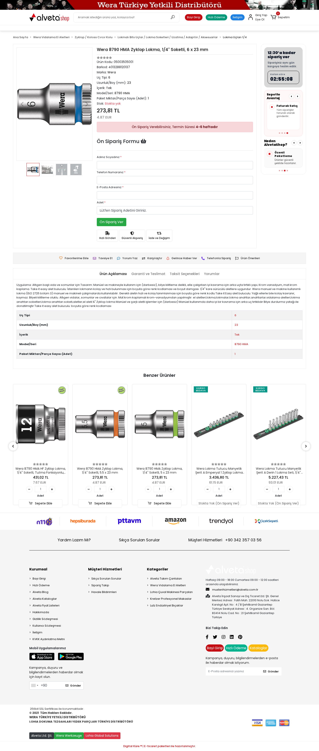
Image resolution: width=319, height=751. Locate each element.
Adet (101, 202)
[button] (280, 17)
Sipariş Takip (100, 585)
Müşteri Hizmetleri (224, 540)
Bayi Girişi (193, 17)
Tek (237, 335)
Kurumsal (38, 569)
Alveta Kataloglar (45, 599)
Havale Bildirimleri (104, 592)
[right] (306, 446)
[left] (13, 446)
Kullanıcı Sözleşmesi (47, 626)
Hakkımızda (41, 612)
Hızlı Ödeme (216, 17)
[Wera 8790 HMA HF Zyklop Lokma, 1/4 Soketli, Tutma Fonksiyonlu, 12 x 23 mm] (40, 424)
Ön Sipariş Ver (111, 221)
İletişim (237, 17)
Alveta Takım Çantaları (166, 578)
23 (236, 325)
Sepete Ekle (43, 503)
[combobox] (34, 685)
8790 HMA (241, 344)
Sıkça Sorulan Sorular (139, 540)
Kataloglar (258, 648)
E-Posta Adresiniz (110, 187)
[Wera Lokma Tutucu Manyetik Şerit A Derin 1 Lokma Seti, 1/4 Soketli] (278, 424)
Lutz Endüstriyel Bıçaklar (166, 605)
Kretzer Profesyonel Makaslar (171, 599)
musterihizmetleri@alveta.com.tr (235, 590)
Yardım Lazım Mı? (74, 540)
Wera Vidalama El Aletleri (168, 585)
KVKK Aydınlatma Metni (49, 639)
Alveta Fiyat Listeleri (46, 605)
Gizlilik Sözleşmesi (45, 619)
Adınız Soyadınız (109, 157)
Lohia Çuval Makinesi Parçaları (171, 592)
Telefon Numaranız (111, 172)
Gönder (75, 685)
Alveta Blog (40, 592)
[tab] (113, 274)
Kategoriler (157, 569)
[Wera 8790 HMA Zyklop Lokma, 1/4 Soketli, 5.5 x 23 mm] (100, 424)
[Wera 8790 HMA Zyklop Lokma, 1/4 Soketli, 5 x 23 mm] (159, 424)
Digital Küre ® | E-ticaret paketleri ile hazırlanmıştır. (159, 746)
